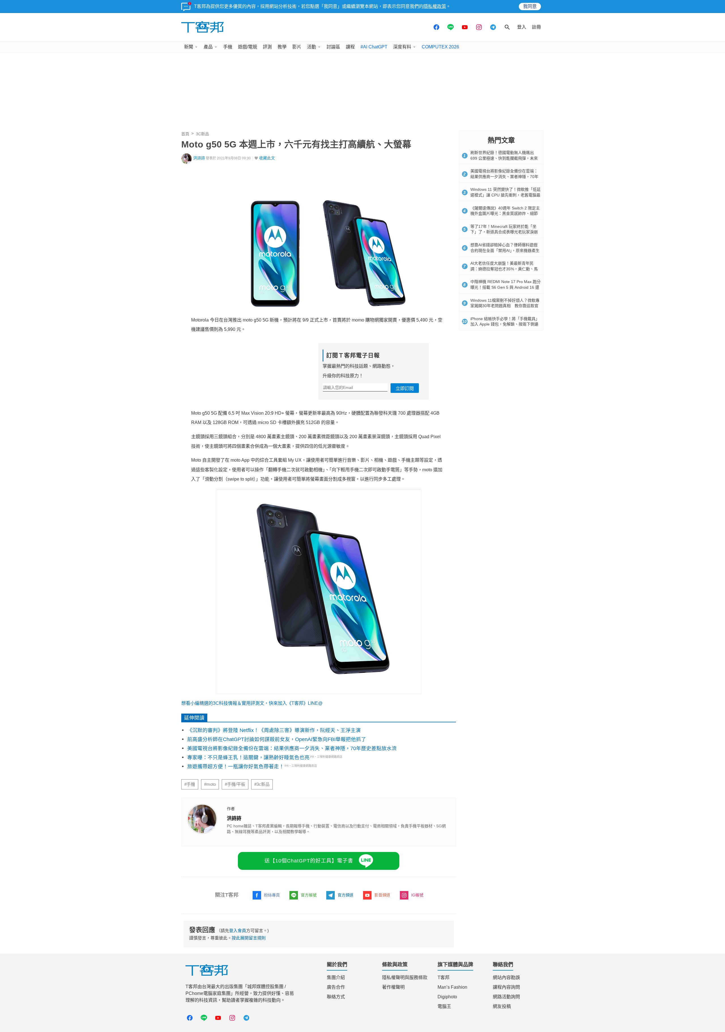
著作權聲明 (393, 987)
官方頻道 (345, 895)
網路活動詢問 (506, 996)
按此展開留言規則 (249, 937)
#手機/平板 (235, 784)
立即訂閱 (405, 388)
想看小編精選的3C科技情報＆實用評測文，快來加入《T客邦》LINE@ (252, 703)
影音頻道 (382, 895)
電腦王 (444, 1006)
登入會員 (237, 930)
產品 (208, 46)
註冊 (536, 27)
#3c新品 (262, 784)
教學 (282, 46)
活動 (311, 46)
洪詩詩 (199, 158)
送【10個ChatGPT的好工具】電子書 (309, 861)
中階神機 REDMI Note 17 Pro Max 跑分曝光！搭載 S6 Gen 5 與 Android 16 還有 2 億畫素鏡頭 (505, 287)
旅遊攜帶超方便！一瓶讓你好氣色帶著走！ (235, 766)
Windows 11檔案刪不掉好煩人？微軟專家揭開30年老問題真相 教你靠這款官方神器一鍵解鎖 (505, 306)
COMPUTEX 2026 (440, 46)
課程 (350, 46)
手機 (227, 46)
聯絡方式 (336, 996)
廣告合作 (336, 987)
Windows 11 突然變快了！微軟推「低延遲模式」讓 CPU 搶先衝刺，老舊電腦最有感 (505, 195)
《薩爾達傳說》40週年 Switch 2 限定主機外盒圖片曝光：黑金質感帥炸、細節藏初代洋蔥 (505, 213)
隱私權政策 (434, 6)
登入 (521, 27)
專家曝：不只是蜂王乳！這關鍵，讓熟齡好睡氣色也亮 (248, 757)
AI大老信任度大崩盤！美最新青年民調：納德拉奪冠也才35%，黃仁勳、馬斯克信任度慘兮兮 (504, 269)
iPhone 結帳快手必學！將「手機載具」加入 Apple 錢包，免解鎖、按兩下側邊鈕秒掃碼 (505, 324)
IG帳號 (417, 895)
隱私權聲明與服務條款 (404, 977)
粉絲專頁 (272, 895)
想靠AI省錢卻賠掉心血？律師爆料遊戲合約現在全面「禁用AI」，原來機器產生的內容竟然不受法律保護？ (505, 250)
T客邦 (443, 977)
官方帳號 (309, 895)
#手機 (189, 784)
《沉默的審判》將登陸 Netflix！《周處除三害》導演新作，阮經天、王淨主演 (274, 730)
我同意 (530, 6)
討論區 (333, 46)
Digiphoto (447, 996)
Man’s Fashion (452, 987)
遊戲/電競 (247, 46)
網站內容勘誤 (506, 977)
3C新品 (202, 134)
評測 (267, 46)
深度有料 (402, 46)
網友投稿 (502, 1006)
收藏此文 (267, 158)
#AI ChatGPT (374, 46)
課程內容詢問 (506, 987)
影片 (296, 46)
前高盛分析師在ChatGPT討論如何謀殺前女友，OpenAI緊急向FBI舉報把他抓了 (276, 739)
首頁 (185, 134)
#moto (210, 784)
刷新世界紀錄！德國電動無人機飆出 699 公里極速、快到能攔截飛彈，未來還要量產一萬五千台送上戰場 (504, 158)
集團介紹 (336, 977)
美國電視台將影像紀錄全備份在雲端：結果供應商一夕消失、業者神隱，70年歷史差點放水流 (292, 748)
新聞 (188, 46)
